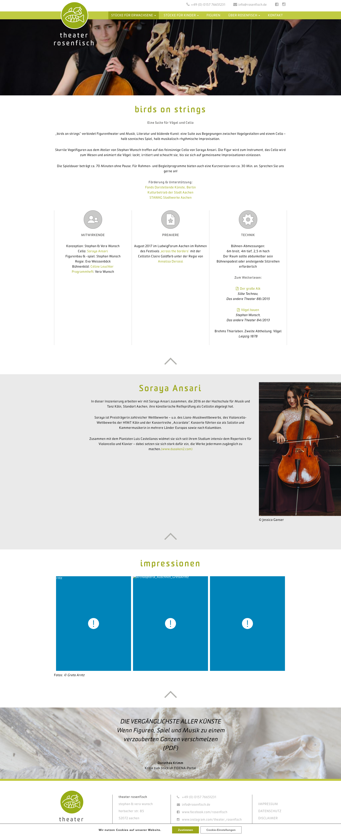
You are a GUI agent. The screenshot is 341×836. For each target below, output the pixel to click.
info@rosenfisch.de (252, 5)
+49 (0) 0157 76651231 (208, 5)
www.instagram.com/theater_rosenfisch (212, 820)
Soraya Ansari (97, 251)
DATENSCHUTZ (269, 811)
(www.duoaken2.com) (177, 449)
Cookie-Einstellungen (221, 829)
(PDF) (170, 748)
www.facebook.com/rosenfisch (204, 812)
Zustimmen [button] (185, 829)
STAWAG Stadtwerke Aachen (171, 198)
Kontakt (275, 15)
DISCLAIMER (268, 818)
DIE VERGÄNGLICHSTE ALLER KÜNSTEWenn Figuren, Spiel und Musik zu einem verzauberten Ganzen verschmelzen (171, 730)
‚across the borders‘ (174, 251)
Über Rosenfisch (243, 15)
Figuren (213, 15)
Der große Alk (250, 289)
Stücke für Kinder (180, 15)
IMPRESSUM (268, 804)
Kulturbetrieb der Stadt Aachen (170, 193)
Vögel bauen (250, 310)
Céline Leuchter (102, 267)
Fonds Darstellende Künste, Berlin (170, 187)
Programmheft (82, 272)
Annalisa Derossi (170, 261)
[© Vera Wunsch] (170, 623)
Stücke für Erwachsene (132, 15)
